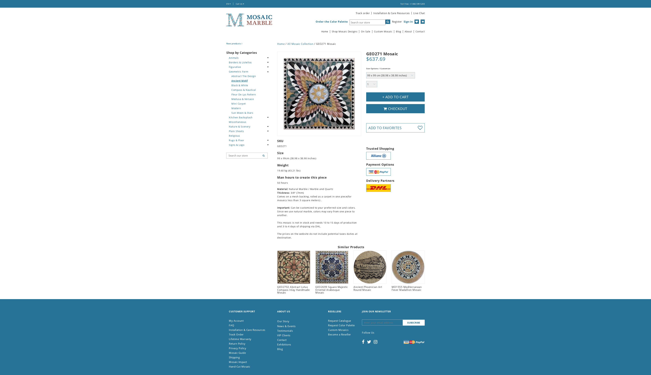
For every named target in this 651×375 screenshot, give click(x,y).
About (408, 31)
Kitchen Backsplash (240, 117)
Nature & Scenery (239, 126)
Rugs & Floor (236, 140)
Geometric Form (238, 71)
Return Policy (237, 343)
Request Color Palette (341, 325)
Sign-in (408, 21)
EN (228, 4)
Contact (420, 31)
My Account (236, 320)
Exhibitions (284, 344)
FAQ (231, 325)
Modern (236, 108)
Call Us (239, 4)
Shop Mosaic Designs (345, 31)
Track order (363, 13)
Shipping (234, 357)
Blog (398, 31)
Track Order (236, 334)
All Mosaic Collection (300, 43)
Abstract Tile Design (243, 76)
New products (234, 43)
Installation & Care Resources (391, 13)
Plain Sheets (236, 131)
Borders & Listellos (240, 62)
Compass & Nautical (243, 90)
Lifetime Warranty (240, 339)
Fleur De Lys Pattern (243, 94)
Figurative (235, 67)
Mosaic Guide (237, 352)
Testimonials (285, 330)
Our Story (283, 321)
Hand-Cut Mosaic (239, 366)
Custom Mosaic (383, 31)
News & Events (286, 326)
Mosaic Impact (238, 362)
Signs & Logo (236, 145)
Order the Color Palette (332, 21)
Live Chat (419, 13)
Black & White (239, 85)
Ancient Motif (239, 80)
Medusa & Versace (242, 99)
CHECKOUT (397, 108)
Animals (234, 58)
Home (324, 31)
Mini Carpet (238, 103)
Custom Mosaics (338, 330)
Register (397, 21)
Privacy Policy (237, 348)
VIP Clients (283, 335)
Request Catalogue (339, 320)
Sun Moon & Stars (242, 113)
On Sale (365, 31)
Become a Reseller (339, 334)
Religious (234, 135)
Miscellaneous (237, 122)
